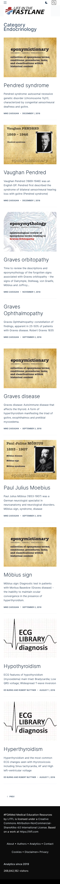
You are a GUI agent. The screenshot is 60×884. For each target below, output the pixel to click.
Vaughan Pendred (25, 172)
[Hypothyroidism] (30, 638)
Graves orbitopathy (26, 259)
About (10, 843)
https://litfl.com (29, 831)
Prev (12, 796)
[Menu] (5, 2)
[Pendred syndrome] (30, 57)
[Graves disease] (30, 368)
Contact (48, 843)
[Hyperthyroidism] (30, 721)
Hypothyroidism (22, 666)
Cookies (17, 851)
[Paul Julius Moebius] (30, 460)
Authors (22, 843)
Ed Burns (8, 690)
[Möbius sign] (30, 547)
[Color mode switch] (45, 2)
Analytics (35, 843)
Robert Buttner (27, 690)
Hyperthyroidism (23, 749)
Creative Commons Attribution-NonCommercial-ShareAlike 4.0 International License (27, 823)
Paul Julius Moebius (27, 488)
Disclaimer (31, 851)
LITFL (11, 819)
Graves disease (22, 396)
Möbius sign (18, 575)
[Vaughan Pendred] (30, 144)
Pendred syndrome (26, 85)
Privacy (44, 851)
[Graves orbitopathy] (30, 232)
